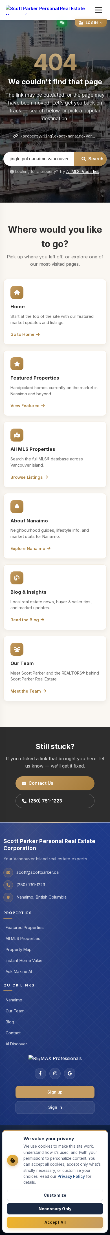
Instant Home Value (24, 960)
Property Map (19, 949)
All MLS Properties (82, 171)
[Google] (69, 1073)
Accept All (55, 1222)
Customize (55, 1195)
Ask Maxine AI (19, 971)
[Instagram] (55, 1073)
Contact (13, 1032)
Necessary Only (55, 1208)
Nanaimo (14, 999)
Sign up (55, 1092)
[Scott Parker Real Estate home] (49, 10)
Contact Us (40, 783)
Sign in (55, 1107)
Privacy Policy (71, 1176)
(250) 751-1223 (45, 801)
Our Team (15, 1010)
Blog (10, 1021)
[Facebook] (40, 1073)
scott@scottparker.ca (37, 872)
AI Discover (16, 1043)
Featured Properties (25, 927)
